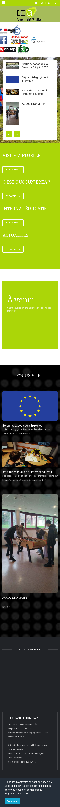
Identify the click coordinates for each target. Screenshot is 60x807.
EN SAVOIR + (12, 169)
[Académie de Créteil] (30, 14)
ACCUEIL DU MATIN (33, 103)
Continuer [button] (12, 801)
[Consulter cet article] (12, 65)
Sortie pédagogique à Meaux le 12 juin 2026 (35, 65)
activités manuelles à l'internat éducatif (34, 92)
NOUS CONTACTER (30, 649)
